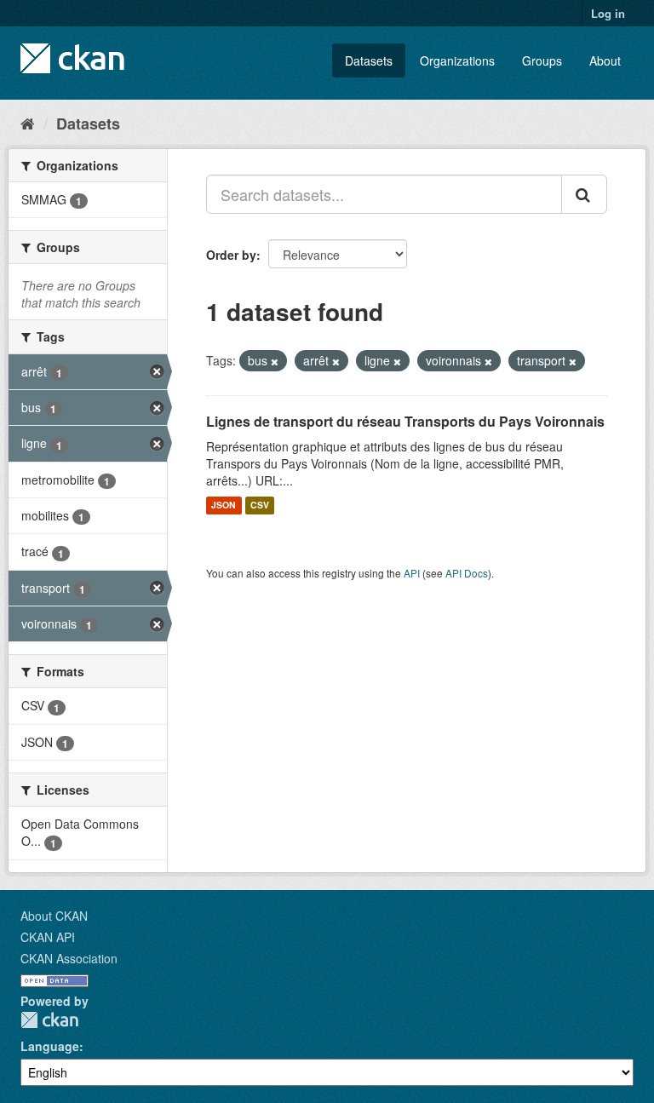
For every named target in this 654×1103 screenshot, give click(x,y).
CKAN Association (69, 958)
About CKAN (54, 915)
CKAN (49, 1020)
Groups (542, 60)
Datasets (369, 60)
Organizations (457, 60)
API (412, 573)
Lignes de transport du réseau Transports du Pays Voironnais (405, 421)
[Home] (27, 123)
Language (49, 1045)
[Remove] (274, 361)
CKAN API (47, 936)
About (605, 60)
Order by (231, 254)
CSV (259, 505)
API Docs (466, 573)
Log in (608, 13)
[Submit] (584, 194)
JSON (223, 505)
